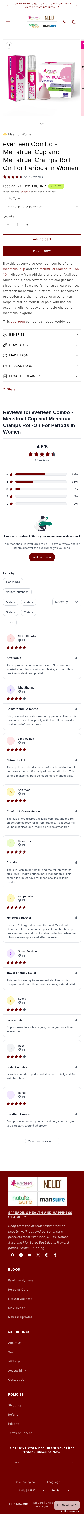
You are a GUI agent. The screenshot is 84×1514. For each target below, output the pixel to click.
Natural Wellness (20, 1298)
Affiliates (14, 1361)
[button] (8, 21)
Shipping (25, 191)
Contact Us (16, 1379)
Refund (13, 1414)
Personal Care (18, 1289)
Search (13, 1352)
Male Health (16, 1308)
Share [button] (11, 389)
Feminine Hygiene (21, 1280)
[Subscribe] (71, 1463)
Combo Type (11, 198)
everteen (18, 321)
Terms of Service (20, 1433)
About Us (14, 1342)
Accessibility (17, 1370)
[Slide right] (50, 123)
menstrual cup (14, 269)
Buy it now (42, 251)
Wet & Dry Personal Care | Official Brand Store (41, 1502)
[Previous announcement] (7, 5)
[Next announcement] (76, 5)
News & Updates (20, 1317)
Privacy (13, 1423)
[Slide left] (33, 123)
